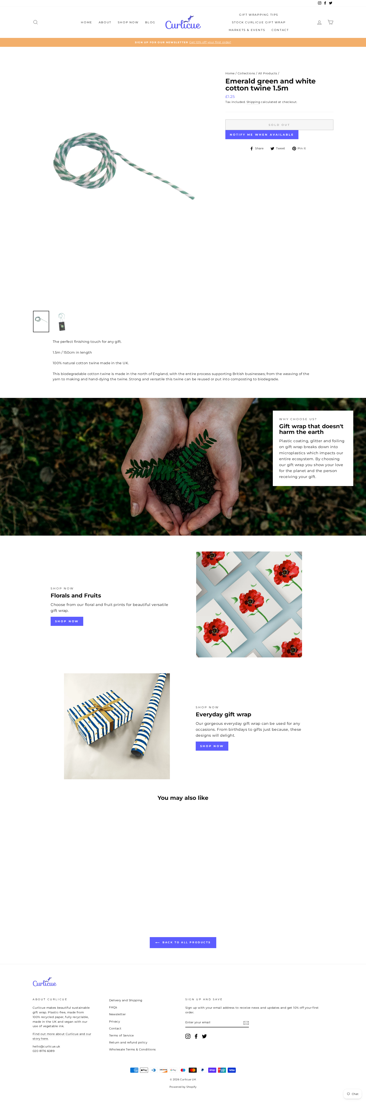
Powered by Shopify (183, 1086)
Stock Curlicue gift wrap (259, 22)
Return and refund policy (128, 1042)
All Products (267, 73)
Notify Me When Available (262, 134)
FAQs (113, 1007)
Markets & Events (247, 30)
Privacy (114, 1021)
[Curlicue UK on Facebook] (196, 1036)
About (105, 22)
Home (86, 22)
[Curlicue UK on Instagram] (187, 1036)
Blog (150, 22)
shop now (67, 621)
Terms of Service (121, 1035)
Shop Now (128, 22)
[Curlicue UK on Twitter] (204, 1036)
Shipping (253, 102)
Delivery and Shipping (125, 1000)
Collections (246, 73)
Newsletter (117, 1014)
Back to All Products (186, 942)
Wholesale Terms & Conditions (132, 1049)
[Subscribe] (246, 1022)
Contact (280, 30)
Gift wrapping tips (258, 14)
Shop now (212, 746)
